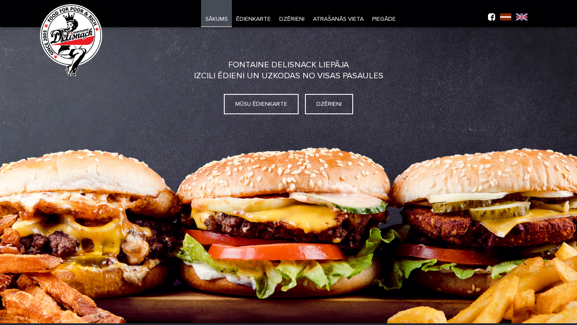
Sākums (216, 19)
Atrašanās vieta (338, 19)
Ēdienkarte (253, 19)
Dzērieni (292, 19)
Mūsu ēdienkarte (261, 104)
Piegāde (384, 19)
